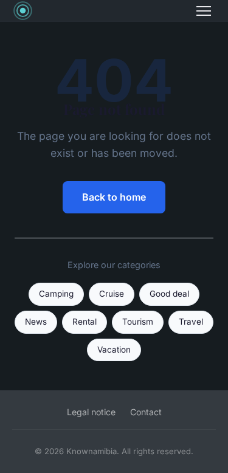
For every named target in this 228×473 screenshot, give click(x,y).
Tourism (137, 321)
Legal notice (91, 412)
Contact (146, 412)
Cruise (111, 294)
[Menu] (204, 11)
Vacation (114, 349)
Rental (84, 321)
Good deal (169, 294)
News (36, 321)
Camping (56, 294)
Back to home (114, 197)
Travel (191, 321)
